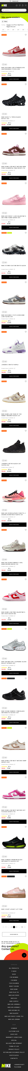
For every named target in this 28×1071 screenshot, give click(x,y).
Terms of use (14, 1046)
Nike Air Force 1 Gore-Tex (14, 1016)
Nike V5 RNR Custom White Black (13, 265)
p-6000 (14, 971)
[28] (14, 29)
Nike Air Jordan (14, 1019)
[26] (4, 29)
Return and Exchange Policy (14, 1052)
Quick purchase (14, 79)
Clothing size (14, 1031)
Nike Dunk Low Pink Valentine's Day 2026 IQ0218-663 (13, 612)
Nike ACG (14, 998)
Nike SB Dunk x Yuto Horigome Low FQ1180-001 (13, 315)
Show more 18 (14, 934)
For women (14, 977)
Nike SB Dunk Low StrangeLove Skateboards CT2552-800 (13, 68)
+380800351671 (19, 1064)
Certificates (14, 1055)
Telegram (17, 1067)
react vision (14, 986)
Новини (14, 1028)
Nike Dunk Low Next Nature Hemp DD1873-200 (13, 761)
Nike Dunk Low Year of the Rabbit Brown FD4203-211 (11, 414)
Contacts (14, 1058)
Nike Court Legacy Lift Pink (11, 909)
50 (22, 927)
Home (2, 14)
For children (14, 983)
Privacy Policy (14, 1049)
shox (14, 974)
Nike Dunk (14, 989)
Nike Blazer (14, 1013)
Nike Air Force (14, 995)
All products (14, 968)
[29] (19, 29)
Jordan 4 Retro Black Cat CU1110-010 (11, 464)
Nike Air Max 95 (14, 1010)
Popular (8, 25)
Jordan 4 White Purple (10, 364)
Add (5, 64)
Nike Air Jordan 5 (14, 1007)
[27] (9, 29)
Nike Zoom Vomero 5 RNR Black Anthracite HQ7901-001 (13, 711)
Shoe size (14, 1034)
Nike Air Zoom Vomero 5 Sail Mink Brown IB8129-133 (12, 563)
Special (14, 1040)
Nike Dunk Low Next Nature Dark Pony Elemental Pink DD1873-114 (13, 167)
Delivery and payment (14, 1043)
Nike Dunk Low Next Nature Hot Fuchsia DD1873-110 (13, 811)
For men (14, 980)
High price (20, 25)
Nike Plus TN (14, 992)
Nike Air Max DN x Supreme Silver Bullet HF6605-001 (13, 662)
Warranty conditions (14, 1037)
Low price (14, 25)
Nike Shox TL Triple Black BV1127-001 (11, 117)
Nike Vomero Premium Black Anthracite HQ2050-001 (11, 860)
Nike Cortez (14, 1001)
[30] (24, 29)
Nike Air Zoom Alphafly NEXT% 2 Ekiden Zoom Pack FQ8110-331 (13, 513)
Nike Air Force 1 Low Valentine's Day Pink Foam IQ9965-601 (13, 216)
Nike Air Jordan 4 (14, 1004)
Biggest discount (11, 26)
